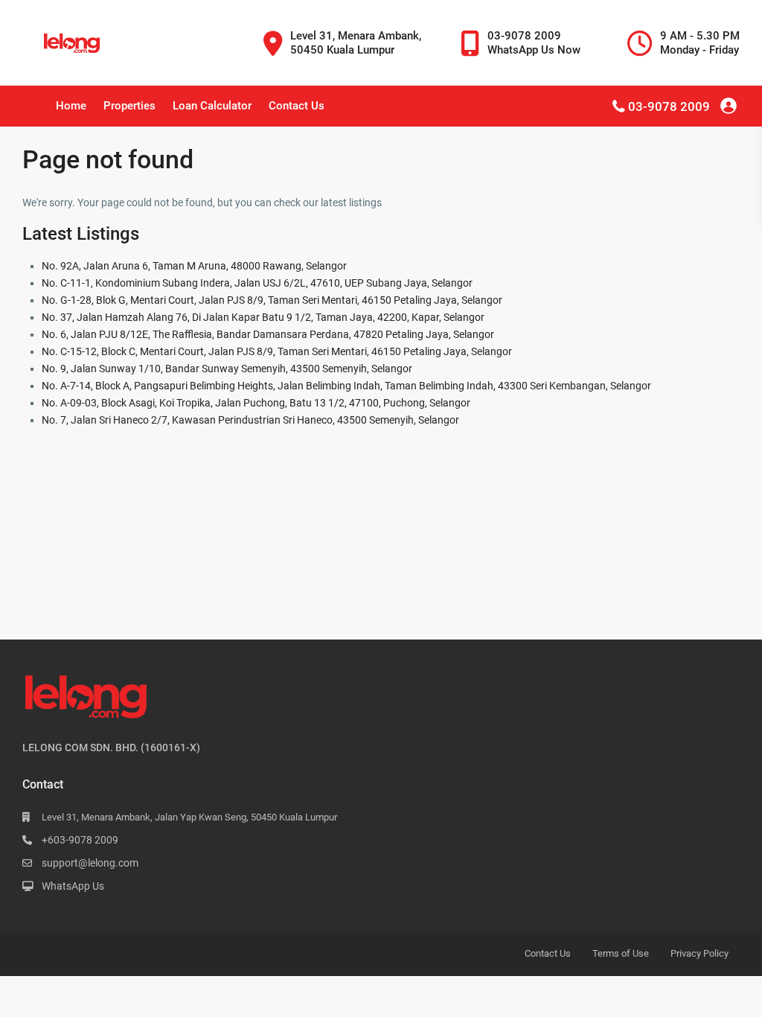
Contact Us (296, 105)
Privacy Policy (699, 953)
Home (71, 105)
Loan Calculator (212, 105)
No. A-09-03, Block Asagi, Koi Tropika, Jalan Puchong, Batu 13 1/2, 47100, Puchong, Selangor (256, 403)
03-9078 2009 (669, 106)
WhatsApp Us (73, 886)
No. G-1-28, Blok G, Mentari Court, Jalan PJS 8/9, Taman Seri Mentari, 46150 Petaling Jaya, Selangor (272, 300)
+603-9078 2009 (80, 840)
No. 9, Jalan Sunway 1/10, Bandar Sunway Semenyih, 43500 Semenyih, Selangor (227, 368)
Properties (129, 105)
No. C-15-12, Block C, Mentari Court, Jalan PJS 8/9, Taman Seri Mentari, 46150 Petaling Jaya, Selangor (277, 351)
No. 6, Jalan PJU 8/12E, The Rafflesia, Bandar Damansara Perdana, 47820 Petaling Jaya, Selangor (268, 334)
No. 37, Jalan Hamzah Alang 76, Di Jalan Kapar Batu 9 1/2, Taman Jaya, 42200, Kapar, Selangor (263, 317)
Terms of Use (620, 953)
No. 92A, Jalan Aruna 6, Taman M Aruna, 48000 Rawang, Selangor (194, 266)
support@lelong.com (90, 863)
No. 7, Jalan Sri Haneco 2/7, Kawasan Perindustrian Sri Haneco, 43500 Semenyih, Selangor (250, 420)
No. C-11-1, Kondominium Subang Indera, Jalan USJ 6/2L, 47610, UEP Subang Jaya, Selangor (257, 283)
